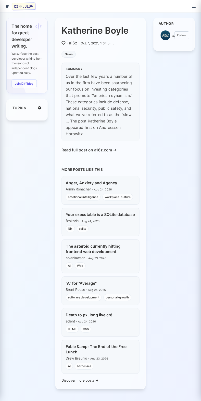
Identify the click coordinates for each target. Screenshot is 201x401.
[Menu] (193, 6)
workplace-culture (118, 197)
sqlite (82, 228)
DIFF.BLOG (23, 6)
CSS (86, 329)
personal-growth (117, 297)
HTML (72, 329)
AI (69, 265)
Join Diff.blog (24, 83)
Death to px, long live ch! (89, 314)
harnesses (84, 366)
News (69, 54)
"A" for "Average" (81, 283)
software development (83, 297)
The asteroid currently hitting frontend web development (93, 249)
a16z (73, 42)
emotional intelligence (83, 197)
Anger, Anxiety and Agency (91, 182)
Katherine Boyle (95, 30)
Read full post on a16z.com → (89, 149)
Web (80, 265)
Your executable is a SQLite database (100, 214)
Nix (70, 228)
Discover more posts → (80, 380)
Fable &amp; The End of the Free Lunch (96, 349)
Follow (181, 35)
